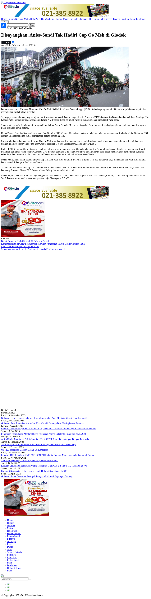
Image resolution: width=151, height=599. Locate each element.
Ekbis (90, 19)
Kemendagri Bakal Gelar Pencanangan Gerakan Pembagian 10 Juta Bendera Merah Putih (43, 244)
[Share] (3, 26)
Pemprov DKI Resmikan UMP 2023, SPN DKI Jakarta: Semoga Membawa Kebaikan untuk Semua (47, 455)
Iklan (9, 562)
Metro (27, 19)
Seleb (102, 19)
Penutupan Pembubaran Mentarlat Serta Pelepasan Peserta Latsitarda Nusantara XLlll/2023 (43, 434)
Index (143, 19)
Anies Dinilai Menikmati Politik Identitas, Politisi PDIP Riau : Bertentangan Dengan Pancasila (45, 439)
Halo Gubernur (48, 19)
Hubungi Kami (14, 568)
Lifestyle (74, 19)
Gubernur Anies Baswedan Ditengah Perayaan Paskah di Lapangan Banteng (37, 476)
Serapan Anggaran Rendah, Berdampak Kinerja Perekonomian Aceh (33, 249)
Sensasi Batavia (113, 19)
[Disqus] (75, 290)
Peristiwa (125, 19)
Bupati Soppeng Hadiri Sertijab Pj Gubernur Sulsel (25, 241)
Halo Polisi (35, 19)
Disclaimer (12, 565)
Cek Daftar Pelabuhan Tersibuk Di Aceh (20, 246)
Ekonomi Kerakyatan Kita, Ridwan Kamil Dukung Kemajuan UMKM (34, 471)
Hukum (11, 19)
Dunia (96, 19)
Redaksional (13, 560)
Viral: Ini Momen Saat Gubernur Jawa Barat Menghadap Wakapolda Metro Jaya (38, 444)
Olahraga (82, 19)
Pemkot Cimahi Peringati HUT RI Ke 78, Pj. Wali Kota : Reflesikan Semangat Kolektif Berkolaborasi (48, 428)
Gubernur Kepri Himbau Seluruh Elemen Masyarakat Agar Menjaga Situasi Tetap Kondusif (44, 418)
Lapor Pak (135, 19)
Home (4, 19)
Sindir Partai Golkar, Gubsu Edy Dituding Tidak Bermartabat (29, 460)
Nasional (19, 19)
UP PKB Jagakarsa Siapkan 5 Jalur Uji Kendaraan (24, 450)
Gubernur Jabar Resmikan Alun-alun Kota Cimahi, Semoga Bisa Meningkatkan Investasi (42, 423)
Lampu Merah (62, 19)
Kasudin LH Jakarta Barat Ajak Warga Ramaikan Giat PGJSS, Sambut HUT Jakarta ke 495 (44, 465)
